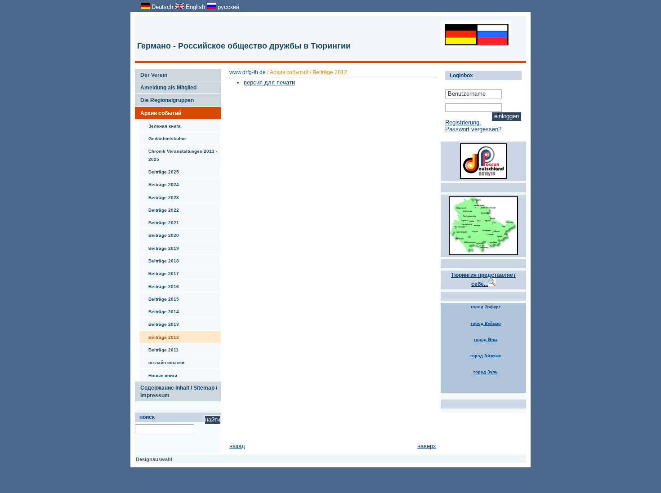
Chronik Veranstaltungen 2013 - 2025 (178, 153)
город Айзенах (485, 356)
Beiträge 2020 (159, 233)
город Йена (485, 340)
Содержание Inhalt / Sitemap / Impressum (176, 390)
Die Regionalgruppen (164, 98)
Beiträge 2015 (159, 297)
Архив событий (158, 111)
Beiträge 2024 (159, 182)
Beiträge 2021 (159, 220)
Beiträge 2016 (159, 284)
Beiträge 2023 (159, 195)
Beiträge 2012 (159, 335)
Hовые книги (158, 373)
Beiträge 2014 (159, 309)
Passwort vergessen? (473, 129)
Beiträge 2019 (159, 246)
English (195, 7)
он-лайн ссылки (161, 360)
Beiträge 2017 (159, 271)
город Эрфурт (485, 307)
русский (227, 7)
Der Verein (151, 73)
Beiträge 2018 (159, 258)
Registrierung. (463, 122)
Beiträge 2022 (159, 208)
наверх (426, 446)
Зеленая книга (160, 124)
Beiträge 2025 (159, 169)
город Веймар (486, 323)
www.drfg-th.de (247, 72)
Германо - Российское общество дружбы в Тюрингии (244, 45)
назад (237, 446)
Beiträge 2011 (159, 347)
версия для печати (269, 82)
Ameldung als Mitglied (166, 85)
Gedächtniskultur (162, 136)
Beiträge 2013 (159, 322)
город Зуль (485, 372)
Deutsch (162, 7)
